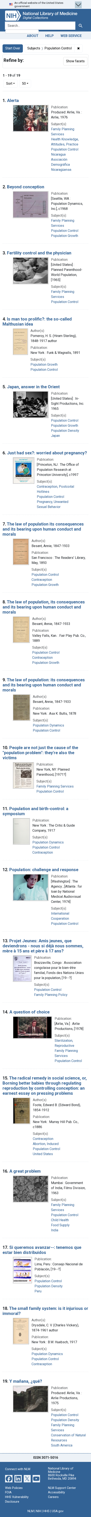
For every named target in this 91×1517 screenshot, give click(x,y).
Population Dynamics (48, 725)
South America (61, 1445)
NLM (31, 1511)
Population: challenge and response (43, 869)
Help (49, 36)
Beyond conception (25, 186)
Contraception (42, 580)
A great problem (25, 1171)
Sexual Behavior (49, 507)
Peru (37, 1291)
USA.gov (57, 1511)
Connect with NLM (17, 1469)
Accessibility (56, 1492)
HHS (46, 1511)
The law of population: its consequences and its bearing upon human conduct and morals (44, 685)
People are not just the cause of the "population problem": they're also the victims (40, 752)
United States (43, 1154)
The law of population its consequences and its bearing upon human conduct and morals (43, 529)
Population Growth (64, 236)
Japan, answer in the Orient (33, 386)
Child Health (60, 1220)
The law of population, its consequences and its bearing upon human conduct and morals (44, 607)
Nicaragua (58, 154)
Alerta (13, 100)
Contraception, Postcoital (55, 487)
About (33, 36)
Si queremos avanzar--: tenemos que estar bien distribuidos (42, 1250)
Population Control (64, 149)
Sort (9, 83)
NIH (38, 1511)
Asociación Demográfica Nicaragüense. (61, 165)
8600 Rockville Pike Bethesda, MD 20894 (62, 1477)
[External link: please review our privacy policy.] (8, 1478)
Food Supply (60, 1225)
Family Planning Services (55, 786)
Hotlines (43, 492)
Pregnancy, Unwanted (52, 502)
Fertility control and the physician (39, 252)
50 (26, 83)
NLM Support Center (62, 1488)
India (54, 1230)
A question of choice (29, 1012)
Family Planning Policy (51, 995)
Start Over (12, 48)
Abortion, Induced (46, 1144)
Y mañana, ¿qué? (25, 1381)
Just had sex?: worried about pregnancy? (47, 452)
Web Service (71, 36)
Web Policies (14, 1488)
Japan (55, 436)
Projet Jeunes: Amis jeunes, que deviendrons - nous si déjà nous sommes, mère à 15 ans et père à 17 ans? (43, 945)
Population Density (65, 431)
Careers (53, 1497)
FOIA (8, 1492)
